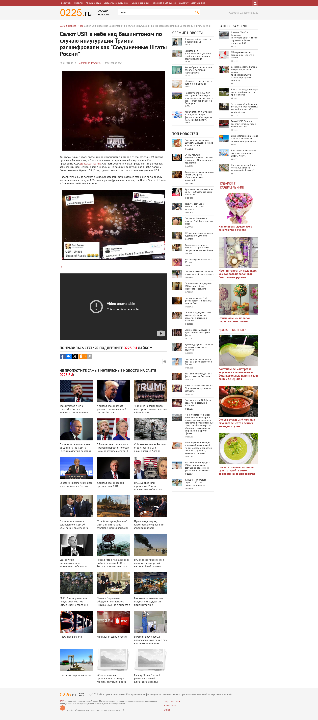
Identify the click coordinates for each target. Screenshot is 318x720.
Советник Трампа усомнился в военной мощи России (76, 484)
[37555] (238, 401)
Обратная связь (172, 701)
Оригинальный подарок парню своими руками (234, 320)
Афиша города (93, 3)
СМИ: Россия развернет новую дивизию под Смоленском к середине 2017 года (74, 603)
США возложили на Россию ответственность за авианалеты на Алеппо (150, 448)
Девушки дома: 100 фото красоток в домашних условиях (198, 403)
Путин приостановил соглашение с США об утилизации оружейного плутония (74, 526)
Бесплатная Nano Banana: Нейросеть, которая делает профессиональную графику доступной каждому (244, 74)
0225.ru (63, 701)
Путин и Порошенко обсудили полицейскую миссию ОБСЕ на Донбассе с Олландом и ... (113, 603)
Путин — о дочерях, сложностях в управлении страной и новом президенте (149, 526)
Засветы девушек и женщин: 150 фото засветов (194, 207)
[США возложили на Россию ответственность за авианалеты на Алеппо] (150, 429)
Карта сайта (170, 705)
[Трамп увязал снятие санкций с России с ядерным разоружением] (76, 391)
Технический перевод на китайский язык (198, 41)
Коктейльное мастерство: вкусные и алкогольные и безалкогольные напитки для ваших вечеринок (238, 374)
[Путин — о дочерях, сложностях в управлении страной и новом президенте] (150, 506)
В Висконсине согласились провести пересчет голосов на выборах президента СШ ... (113, 449)
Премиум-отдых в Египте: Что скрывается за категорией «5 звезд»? (244, 168)
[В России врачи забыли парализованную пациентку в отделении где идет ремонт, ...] (150, 622)
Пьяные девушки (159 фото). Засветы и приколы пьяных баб (198, 301)
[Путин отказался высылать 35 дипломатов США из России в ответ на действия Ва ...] (76, 429)
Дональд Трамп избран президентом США (110, 484)
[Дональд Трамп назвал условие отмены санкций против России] (113, 391)
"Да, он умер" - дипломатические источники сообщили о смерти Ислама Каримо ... (74, 565)
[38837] (238, 350)
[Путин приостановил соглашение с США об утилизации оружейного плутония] (76, 506)
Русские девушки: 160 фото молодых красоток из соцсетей (199, 347)
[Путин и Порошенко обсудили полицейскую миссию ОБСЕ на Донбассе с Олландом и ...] (113, 583)
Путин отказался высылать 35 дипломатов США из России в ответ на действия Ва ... (75, 449)
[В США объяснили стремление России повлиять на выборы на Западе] (150, 468)
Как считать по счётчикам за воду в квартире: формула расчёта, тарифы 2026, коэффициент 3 (198, 116)
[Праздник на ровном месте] (76, 660)
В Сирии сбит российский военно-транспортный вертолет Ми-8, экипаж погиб (149, 565)
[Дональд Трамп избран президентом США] (113, 468)
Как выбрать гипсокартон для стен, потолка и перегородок (198, 70)
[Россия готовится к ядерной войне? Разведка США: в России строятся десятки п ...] (113, 545)
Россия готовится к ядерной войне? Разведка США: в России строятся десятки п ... (113, 563)
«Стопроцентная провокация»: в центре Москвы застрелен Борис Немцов (111, 680)
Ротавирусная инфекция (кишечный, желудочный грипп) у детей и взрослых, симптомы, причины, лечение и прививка (198, 448)
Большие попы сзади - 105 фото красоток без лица (198, 375)
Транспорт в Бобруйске (164, 3)
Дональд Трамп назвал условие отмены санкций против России (111, 409)
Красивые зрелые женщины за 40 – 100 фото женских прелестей (199, 192)
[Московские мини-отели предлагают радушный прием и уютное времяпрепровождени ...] (150, 583)
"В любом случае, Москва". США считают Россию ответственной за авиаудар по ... (113, 526)
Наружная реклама (71, 637)
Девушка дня (198, 3)
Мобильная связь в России (112, 637)
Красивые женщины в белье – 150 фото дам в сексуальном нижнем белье (199, 248)
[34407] (238, 299)
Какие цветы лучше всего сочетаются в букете (236, 228)
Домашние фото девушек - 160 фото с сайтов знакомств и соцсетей (198, 286)
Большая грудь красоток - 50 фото (198, 261)
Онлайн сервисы (140, 3)
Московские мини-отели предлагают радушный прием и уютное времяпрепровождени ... (148, 603)
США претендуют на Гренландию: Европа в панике (242, 55)
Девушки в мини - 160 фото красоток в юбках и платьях (199, 273)
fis (61, 266)
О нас (167, 710)
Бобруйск (66, 3)
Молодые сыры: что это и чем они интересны (198, 83)
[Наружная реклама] (76, 622)
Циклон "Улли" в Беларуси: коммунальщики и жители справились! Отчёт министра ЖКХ (244, 38)
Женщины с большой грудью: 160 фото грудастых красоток (196, 483)
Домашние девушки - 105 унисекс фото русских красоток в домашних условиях (198, 316)
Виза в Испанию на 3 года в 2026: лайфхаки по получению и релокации (244, 139)
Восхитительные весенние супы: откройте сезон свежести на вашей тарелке (237, 470)
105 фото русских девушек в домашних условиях (199, 234)
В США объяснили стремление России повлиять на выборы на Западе (148, 488)
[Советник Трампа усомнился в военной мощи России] (76, 468)
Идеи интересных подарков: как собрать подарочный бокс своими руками (238, 274)
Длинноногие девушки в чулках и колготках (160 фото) (197, 333)
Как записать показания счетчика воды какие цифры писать (243, 153)
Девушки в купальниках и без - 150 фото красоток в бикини (198, 362)
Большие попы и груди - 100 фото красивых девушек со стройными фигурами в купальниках (198, 466)
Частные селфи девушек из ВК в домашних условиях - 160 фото (198, 388)
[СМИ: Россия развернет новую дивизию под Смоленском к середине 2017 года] (76, 583)
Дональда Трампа (90, 163)
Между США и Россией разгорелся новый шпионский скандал (147, 679)
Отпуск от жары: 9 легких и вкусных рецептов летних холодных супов (237, 423)
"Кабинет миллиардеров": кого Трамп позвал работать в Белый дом (150, 409)
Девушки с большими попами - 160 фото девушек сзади (199, 221)
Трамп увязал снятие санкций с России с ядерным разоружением (74, 409)
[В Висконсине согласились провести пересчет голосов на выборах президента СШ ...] (113, 429)
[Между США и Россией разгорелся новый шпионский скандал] (150, 660)
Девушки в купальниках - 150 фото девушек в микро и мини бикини (199, 143)
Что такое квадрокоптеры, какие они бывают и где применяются (244, 92)
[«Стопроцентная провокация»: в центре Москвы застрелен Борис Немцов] (113, 660)
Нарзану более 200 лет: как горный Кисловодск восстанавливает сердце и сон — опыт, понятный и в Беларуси (199, 98)
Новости (78, 3)
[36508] (238, 448)
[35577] (238, 208)
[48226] (238, 252)
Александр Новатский (90, 63)
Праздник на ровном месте (75, 675)
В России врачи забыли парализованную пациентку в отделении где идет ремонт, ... (150, 642)
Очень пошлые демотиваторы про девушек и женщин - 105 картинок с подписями (199, 159)
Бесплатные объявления (116, 3)
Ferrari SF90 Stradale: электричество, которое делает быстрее (243, 124)
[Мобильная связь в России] (113, 622)
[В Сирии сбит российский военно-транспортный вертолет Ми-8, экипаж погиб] (150, 545)
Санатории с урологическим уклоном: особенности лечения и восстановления (198, 55)
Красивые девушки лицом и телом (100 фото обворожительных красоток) (199, 176)
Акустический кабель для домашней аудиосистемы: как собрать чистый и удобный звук (244, 108)
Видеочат (183, 3)
